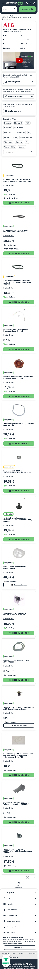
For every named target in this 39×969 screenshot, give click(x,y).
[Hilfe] (35, 898)
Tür (27, 142)
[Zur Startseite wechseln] (15, 3)
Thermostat (8, 142)
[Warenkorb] (30, 3)
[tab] (18, 82)
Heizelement (18, 128)
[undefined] (33, 877)
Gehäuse (7, 128)
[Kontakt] (35, 903)
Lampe (6, 137)
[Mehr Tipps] (35, 932)
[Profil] (34, 3)
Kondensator (20, 132)
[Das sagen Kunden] (35, 926)
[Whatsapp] (26, 3)
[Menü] (3, 3)
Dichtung (7, 123)
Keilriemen (8, 132)
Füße (28, 123)
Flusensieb (18, 123)
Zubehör (22, 147)
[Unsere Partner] (35, 915)
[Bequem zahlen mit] (35, 921)
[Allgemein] (35, 892)
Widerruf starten (20, 947)
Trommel (19, 142)
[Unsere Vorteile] (35, 909)
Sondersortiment (26, 137)
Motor (15, 137)
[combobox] (7, 9)
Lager (30, 132)
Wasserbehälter (9, 147)
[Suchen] (14, 9)
